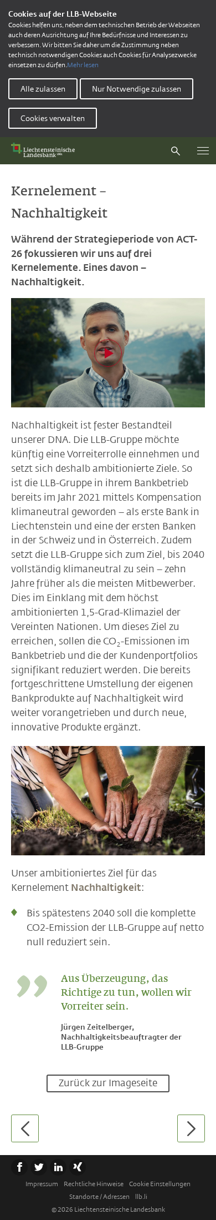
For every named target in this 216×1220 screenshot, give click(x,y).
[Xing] (77, 1167)
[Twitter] (38, 1167)
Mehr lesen (83, 65)
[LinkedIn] (58, 1167)
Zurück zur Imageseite (108, 1082)
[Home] (45, 151)
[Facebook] (19, 1167)
